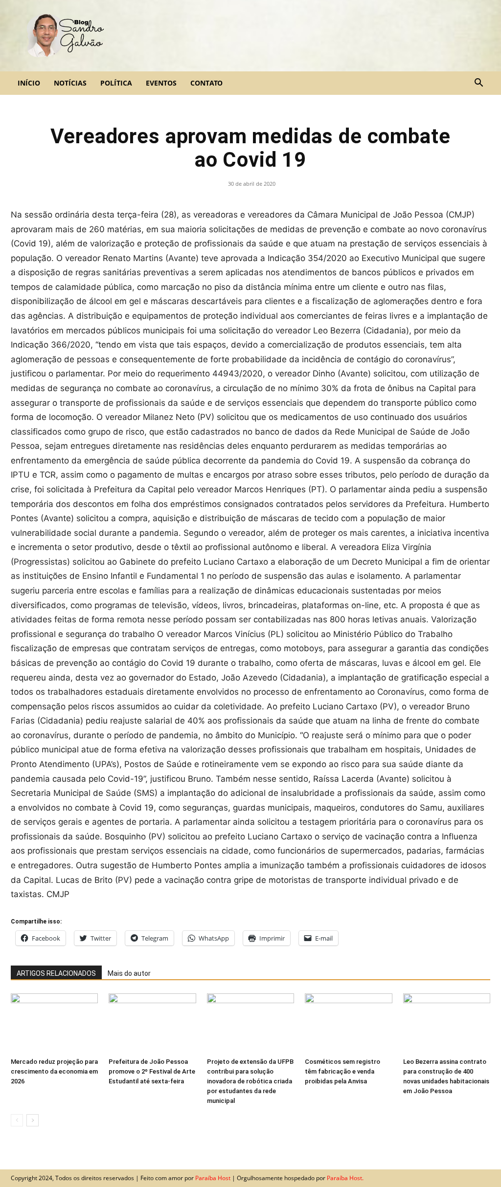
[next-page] (32, 1120)
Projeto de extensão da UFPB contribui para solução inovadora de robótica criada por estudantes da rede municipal (250, 1081)
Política (116, 83)
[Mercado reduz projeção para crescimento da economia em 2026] (54, 1023)
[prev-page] (17, 1120)
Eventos (161, 83)
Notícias (70, 83)
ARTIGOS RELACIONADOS (56, 973)
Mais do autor (129, 973)
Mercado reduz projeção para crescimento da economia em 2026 (54, 1071)
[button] (478, 83)
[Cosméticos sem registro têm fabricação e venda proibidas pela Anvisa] (348, 1023)
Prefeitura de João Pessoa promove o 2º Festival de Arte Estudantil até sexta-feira (152, 1071)
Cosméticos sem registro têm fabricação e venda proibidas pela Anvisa (342, 1071)
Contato (206, 83)
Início (29, 83)
